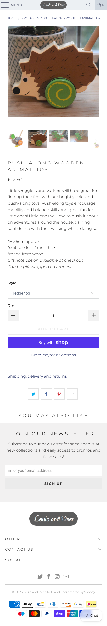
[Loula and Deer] (53, 5)
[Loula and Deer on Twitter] (40, 577)
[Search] (88, 5)
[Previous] (11, 78)
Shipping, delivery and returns (37, 376)
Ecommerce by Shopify (78, 592)
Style (12, 283)
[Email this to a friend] (72, 394)
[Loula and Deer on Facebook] (49, 577)
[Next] (96, 78)
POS (50, 592)
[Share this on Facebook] (46, 394)
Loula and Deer (34, 592)
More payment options (53, 355)
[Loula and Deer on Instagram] (57, 577)
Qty (11, 305)
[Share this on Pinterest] (59, 394)
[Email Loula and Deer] (66, 577)
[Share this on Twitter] (33, 394)
